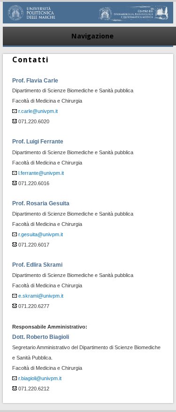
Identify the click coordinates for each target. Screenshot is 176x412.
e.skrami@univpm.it (40, 296)
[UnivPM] (88, 21)
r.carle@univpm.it (38, 111)
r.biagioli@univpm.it (39, 378)
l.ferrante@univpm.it (41, 173)
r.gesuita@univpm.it (40, 234)
